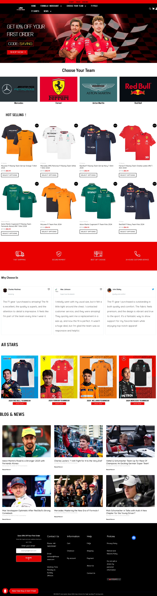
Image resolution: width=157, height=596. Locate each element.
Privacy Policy (112, 543)
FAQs (89, 543)
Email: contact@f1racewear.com (53, 556)
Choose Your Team (75, 6)
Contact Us (91, 573)
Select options (10, 175)
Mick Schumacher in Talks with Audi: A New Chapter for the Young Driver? (126, 512)
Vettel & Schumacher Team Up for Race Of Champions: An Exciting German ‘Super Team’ (127, 462)
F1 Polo (94, 6)
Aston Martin (98, 103)
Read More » (6, 469)
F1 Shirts (35, 11)
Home (33, 6)
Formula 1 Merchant (49, 6)
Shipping (90, 551)
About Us (90, 566)
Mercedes (18, 103)
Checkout (70, 551)
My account (71, 558)
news (46, 11)
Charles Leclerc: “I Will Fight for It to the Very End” (78, 460)
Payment (90, 558)
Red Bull (138, 103)
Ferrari (59, 103)
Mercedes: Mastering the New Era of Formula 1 (76, 510)
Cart (68, 543)
